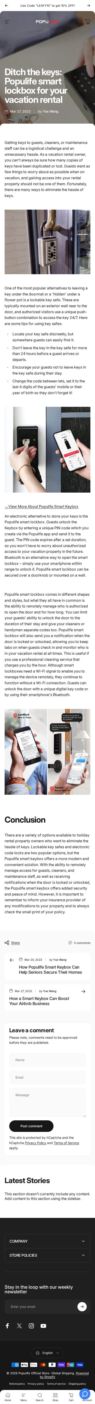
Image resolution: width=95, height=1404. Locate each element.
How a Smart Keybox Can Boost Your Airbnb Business (39, 1001)
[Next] (88, 5)
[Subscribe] (82, 1306)
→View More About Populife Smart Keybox (41, 506)
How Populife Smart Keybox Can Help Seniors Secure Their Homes (50, 970)
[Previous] (6, 5)
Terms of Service (66, 1143)
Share (15, 943)
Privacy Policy (35, 1143)
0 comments (82, 943)
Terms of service (56, 1383)
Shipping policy (77, 1383)
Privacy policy (36, 1383)
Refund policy (17, 1383)
